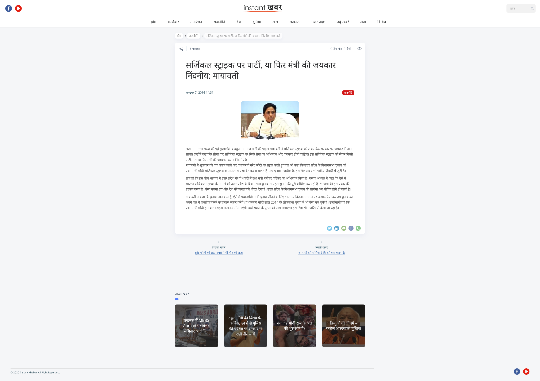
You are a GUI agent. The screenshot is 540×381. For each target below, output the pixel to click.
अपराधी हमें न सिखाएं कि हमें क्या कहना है (321, 253)
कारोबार (173, 21)
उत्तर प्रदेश (318, 21)
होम (153, 21)
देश (238, 21)
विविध (381, 21)
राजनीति (219, 21)
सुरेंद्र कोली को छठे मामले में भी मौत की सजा (219, 253)
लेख (363, 21)
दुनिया (256, 21)
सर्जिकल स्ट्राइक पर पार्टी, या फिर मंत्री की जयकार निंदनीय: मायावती (261, 70)
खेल (275, 21)
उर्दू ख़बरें (343, 21)
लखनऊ (294, 21)
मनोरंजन (196, 21)
